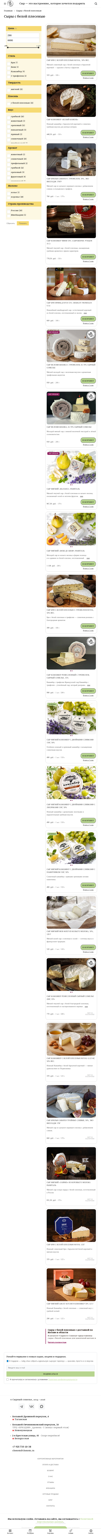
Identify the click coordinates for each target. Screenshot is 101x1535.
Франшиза (50, 1488)
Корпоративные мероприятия (50, 1459)
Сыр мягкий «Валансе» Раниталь (63, 489)
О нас (50, 1476)
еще (85, 313)
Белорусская (36, 1437)
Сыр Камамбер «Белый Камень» (62, 120)
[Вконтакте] (32, 1407)
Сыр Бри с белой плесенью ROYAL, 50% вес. (68, 60)
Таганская (30, 1418)
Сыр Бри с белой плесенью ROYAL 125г (66, 1245)
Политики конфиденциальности (62, 1379)
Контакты (50, 1506)
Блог (50, 1500)
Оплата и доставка (50, 1465)
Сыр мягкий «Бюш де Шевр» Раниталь (66, 551)
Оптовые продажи (50, 1494)
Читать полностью (57, 1342)
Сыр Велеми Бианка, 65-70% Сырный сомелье (69, 427)
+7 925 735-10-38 (21, 1447)
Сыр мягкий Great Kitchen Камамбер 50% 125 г (70, 1304)
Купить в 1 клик (88, 78)
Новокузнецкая (40, 1427)
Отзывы (50, 1482)
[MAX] (42, 1407)
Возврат (50, 1470)
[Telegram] (22, 1407)
